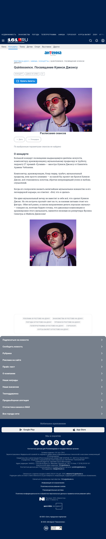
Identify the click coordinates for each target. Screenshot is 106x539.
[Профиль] (103, 40)
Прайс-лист (9, 366)
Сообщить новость (13, 346)
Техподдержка (10, 393)
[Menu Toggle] (3, 40)
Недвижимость (9, 35)
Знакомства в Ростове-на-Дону (68, 318)
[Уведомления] (97, 40)
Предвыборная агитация (16, 400)
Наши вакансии (11, 387)
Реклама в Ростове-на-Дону (36, 318)
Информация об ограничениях (53, 483)
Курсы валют (84, 35)
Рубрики (7, 353)
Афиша (61, 35)
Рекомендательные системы (53, 490)
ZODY (95, 35)
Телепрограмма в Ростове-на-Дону (46, 326)
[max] (56, 442)
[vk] (43, 442)
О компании (9, 373)
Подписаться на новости (16, 340)
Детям (30, 47)
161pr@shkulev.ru (67, 479)
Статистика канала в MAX (16, 407)
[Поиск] (90, 40)
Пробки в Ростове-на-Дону (67, 322)
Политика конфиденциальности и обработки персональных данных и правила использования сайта (53, 494)
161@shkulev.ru (64, 465)
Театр (22, 47)
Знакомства (24, 35)
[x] (63, 442)
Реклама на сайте (12, 360)
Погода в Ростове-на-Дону (38, 322)
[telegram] (36, 442)
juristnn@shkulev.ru (79, 467)
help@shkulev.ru (58, 469)
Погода (35, 35)
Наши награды (10, 380)
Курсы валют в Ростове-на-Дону (53, 329)
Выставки (46, 47)
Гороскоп (71, 35)
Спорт (37, 47)
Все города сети (11, 413)
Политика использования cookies (53, 486)
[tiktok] (69, 442)
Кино (4, 47)
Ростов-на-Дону (21, 61)
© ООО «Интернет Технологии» (53, 522)
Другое (56, 47)
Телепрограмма (48, 35)
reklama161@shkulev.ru (74, 474)
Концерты (13, 47)
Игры (101, 35)
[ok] (49, 442)
